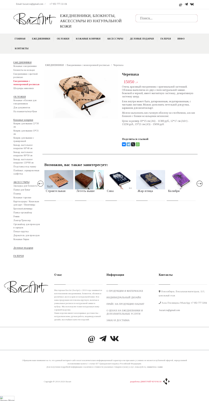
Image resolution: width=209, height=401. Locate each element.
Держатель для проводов (26, 235)
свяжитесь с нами (155, 367)
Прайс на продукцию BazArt (125, 304)
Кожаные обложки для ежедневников (24, 102)
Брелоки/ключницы (22, 208)
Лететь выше (85, 191)
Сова (110, 191)
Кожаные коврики (88, 39)
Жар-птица (145, 191)
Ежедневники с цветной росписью (25, 75)
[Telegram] (186, 4)
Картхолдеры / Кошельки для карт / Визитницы (26, 203)
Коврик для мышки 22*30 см (26, 125)
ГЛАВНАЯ (20, 39)
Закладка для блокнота (25, 186)
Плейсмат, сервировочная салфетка (26, 172)
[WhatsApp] (138, 144)
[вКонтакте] (192, 4)
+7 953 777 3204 (199, 303)
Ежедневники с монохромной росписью (26, 83)
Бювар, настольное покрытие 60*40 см (23, 147)
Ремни (16, 216)
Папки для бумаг (21, 190)
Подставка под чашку (24, 166)
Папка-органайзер (22, 212)
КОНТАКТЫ (21, 48)
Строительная (55, 191)
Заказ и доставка (117, 320)
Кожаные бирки (21, 239)
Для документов (21, 107)
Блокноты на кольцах (24, 70)
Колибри (174, 191)
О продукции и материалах (124, 291)
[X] (133, 144)
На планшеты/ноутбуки (25, 111)
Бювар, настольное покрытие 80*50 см (23, 154)
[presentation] (40, 184)
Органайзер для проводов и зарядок (26, 226)
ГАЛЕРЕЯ (166, 39)
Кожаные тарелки (22, 197)
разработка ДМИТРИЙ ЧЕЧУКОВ (145, 381)
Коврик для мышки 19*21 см (26, 132)
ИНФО (181, 39)
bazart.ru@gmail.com (169, 310)
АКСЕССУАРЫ (115, 39)
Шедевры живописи (23, 88)
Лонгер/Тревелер (22, 220)
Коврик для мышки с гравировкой (23, 139)
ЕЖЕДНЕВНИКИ (41, 39)
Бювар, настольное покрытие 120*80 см (23, 161)
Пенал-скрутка (21, 231)
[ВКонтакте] (124, 144)
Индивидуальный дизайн (123, 297)
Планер (17, 193)
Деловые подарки (142, 39)
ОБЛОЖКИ (63, 39)
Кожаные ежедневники (25, 66)
